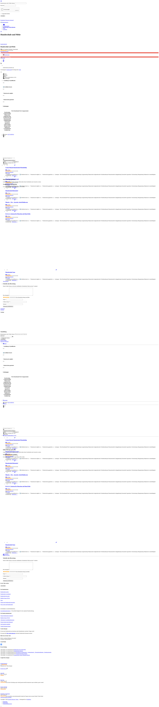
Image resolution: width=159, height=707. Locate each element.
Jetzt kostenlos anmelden (5, 624)
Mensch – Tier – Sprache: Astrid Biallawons (16, 202)
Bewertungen (7, 555)
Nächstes (2, 309)
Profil (5, 343)
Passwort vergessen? (10, 20)
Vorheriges (2, 308)
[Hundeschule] (3, 54)
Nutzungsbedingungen (7, 703)
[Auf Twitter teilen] (3, 61)
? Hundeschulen (6, 26)
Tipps (4, 28)
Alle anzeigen (5, 281)
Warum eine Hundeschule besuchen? (7, 602)
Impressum (5, 701)
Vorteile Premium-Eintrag (5, 626)
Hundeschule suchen (4, 591)
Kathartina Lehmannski (5, 693)
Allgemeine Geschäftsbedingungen (7, 620)
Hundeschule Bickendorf (11, 190)
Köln (20, 69)
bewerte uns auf (3, 668)
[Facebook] (79, 644)
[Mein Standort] (81, 159)
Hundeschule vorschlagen (5, 594)
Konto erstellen (3, 340)
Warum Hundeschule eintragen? (6, 615)
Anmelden (5, 29)
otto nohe (2, 673)
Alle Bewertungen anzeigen (5, 697)
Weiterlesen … (15, 175)
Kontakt (5, 400)
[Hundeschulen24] (4, 22)
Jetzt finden (3, 585)
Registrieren (2, 20)
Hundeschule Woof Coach (12, 179)
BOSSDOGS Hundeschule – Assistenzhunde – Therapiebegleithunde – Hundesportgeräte (33, 652)
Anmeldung (3, 339)
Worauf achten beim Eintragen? (6, 622)
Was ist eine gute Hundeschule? (6, 604)
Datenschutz (5, 702)
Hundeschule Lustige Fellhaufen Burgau (22, 655)
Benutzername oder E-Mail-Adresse (7, 3)
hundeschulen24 (3, 44)
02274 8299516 (11, 134)
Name (4, 299)
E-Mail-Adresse (6, 301)
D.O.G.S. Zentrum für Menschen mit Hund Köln (17, 214)
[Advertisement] (8, 322)
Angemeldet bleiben (6, 13)
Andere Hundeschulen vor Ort (10, 435)
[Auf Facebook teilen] (3, 60)
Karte (5, 403)
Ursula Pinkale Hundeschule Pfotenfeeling (16, 167)
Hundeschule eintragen (18, 650)
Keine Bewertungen (4, 51)
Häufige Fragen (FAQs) (5, 598)
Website (4, 304)
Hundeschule (6, 54)
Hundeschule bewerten (5, 596)
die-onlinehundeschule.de (5, 610)
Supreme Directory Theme (13, 699)
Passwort (2, 5)
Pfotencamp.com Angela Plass (20, 649)
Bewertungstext (6, 295)
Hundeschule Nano (10, 272)
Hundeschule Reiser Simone (21, 653)
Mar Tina (2, 680)
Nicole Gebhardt (3, 686)
